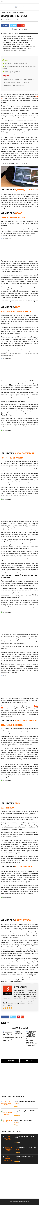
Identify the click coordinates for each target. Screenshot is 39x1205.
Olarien (2, 19)
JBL (8, 1022)
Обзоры (19, 19)
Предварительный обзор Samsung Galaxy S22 (8, 1039)
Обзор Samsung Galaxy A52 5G (24, 1111)
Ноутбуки (16, 1140)
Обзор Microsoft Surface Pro (24, 1157)
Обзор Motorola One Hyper (23, 1120)
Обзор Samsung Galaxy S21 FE (24, 1101)
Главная (3, 12)
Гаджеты (9, 12)
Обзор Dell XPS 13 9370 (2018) (25, 1147)
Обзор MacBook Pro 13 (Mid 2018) (24, 1137)
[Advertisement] (17, 1079)
